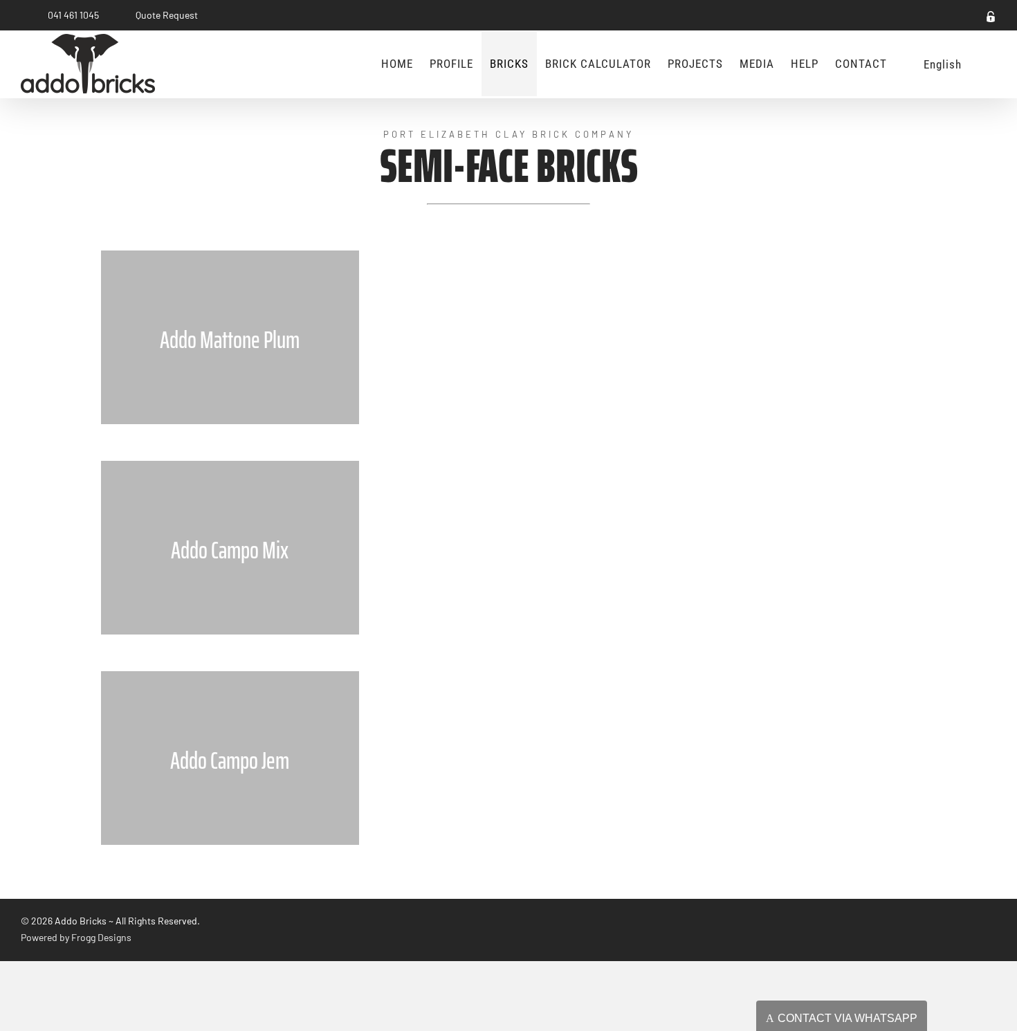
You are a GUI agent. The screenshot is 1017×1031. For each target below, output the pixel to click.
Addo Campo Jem (229, 760)
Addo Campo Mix (229, 550)
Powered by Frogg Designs (76, 937)
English (943, 64)
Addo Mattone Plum (230, 339)
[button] (983, 63)
